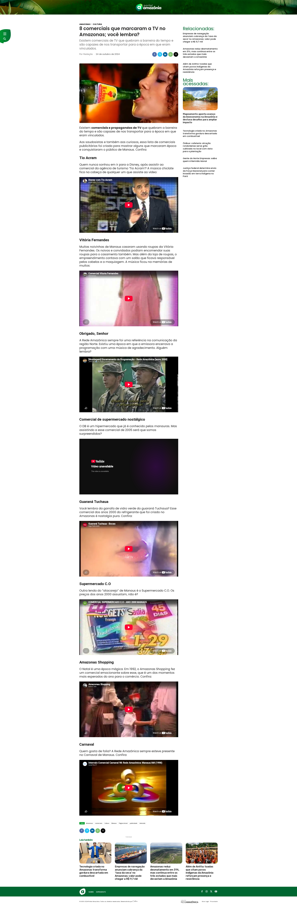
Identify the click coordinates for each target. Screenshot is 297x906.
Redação (88, 54)
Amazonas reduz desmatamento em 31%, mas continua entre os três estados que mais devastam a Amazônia (200, 52)
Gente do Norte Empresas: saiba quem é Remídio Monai (200, 159)
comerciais (98, 823)
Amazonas (84, 24)
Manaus (114, 823)
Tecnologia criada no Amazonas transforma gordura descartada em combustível (200, 133)
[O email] (176, 54)
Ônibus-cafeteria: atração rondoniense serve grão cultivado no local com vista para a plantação (197, 147)
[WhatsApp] (170, 54)
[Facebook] (154, 54)
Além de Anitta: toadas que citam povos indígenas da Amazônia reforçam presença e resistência (199, 67)
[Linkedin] (165, 54)
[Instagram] (206, 891)
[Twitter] (160, 54)
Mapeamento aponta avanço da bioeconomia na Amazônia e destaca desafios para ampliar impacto (200, 118)
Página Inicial (123, 823)
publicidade (133, 823)
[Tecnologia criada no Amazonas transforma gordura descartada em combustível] (95, 853)
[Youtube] (216, 891)
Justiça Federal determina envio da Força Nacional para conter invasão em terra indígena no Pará (199, 172)
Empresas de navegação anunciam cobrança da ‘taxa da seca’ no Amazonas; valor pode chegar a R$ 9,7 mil (200, 37)
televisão (142, 823)
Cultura (97, 24)
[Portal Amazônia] (148, 7)
